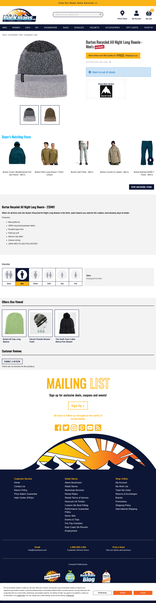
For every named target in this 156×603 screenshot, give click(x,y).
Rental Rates (71, 494)
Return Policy (20, 490)
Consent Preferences (78, 564)
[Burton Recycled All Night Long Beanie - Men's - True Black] (29, 115)
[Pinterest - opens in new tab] (82, 428)
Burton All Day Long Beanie (12, 340)
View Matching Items (141, 186)
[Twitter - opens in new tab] (66, 428)
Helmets (94, 27)
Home (4, 35)
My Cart (149, 15)
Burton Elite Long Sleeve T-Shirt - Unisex (49, 173)
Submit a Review (12, 361)
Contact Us (19, 486)
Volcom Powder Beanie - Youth (40, 340)
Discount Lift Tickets (75, 501)
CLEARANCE (13, 35)
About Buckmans (73, 482)
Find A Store (122, 19)
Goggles (79, 27)
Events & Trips (72, 519)
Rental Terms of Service (77, 497)
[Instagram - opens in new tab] (74, 428)
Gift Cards (132, 27)
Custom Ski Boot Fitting (76, 505)
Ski (36, 27)
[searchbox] (100, 14)
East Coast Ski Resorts (76, 527)
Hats (35, 35)
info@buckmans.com (37, 550)
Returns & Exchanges (126, 494)
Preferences (102, 593)
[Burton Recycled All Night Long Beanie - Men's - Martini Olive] (50, 115)
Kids (27, 27)
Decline (122, 593)
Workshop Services (74, 490)
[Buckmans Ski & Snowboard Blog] (88, 576)
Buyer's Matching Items (16, 136)
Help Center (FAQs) (24, 497)
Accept (143, 593)
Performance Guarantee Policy (77, 510)
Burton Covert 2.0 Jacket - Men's (114, 172)
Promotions (121, 501)
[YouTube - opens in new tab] (90, 428)
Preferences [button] (70, 595)
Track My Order (123, 490)
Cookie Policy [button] (21, 595)
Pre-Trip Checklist (74, 523)
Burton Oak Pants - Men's (82, 172)
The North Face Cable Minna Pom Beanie (65, 340)
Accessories (112, 27)
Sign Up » (78, 405)
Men (5, 27)
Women (16, 27)
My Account (136, 19)
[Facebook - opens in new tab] (58, 428)
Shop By (148, 27)
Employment (71, 530)
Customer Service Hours (78, 550)
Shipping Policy (123, 505)
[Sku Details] (110, 62)
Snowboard (50, 27)
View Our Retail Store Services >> (78, 3)
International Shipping (126, 509)
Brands (119, 497)
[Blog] (98, 428)
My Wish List (122, 486)
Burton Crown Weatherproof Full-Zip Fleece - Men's (17, 173)
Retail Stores (71, 486)
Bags (66, 27)
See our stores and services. (118, 550)
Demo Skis (70, 515)
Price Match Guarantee (25, 494)
